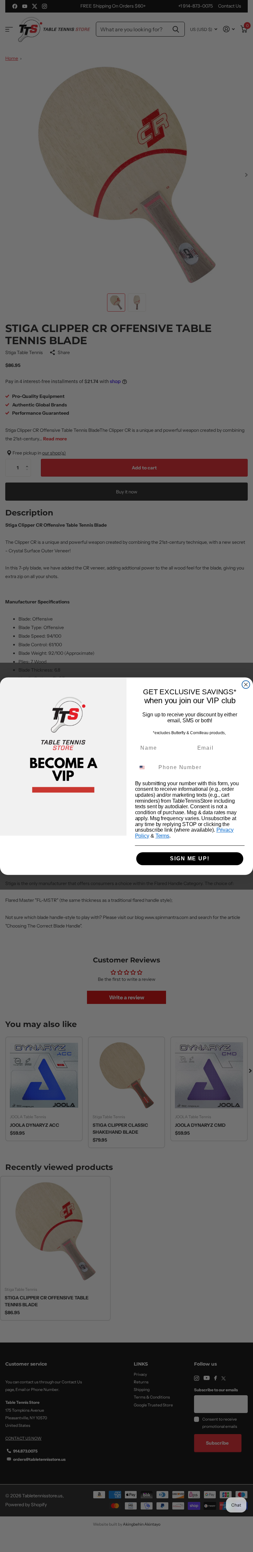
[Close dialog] (246, 684)
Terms (162, 836)
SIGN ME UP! (189, 858)
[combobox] (145, 767)
